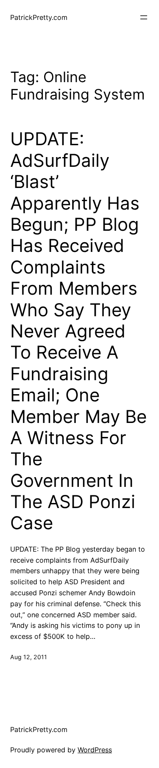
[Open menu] (144, 17)
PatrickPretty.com (38, 17)
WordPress (95, 750)
